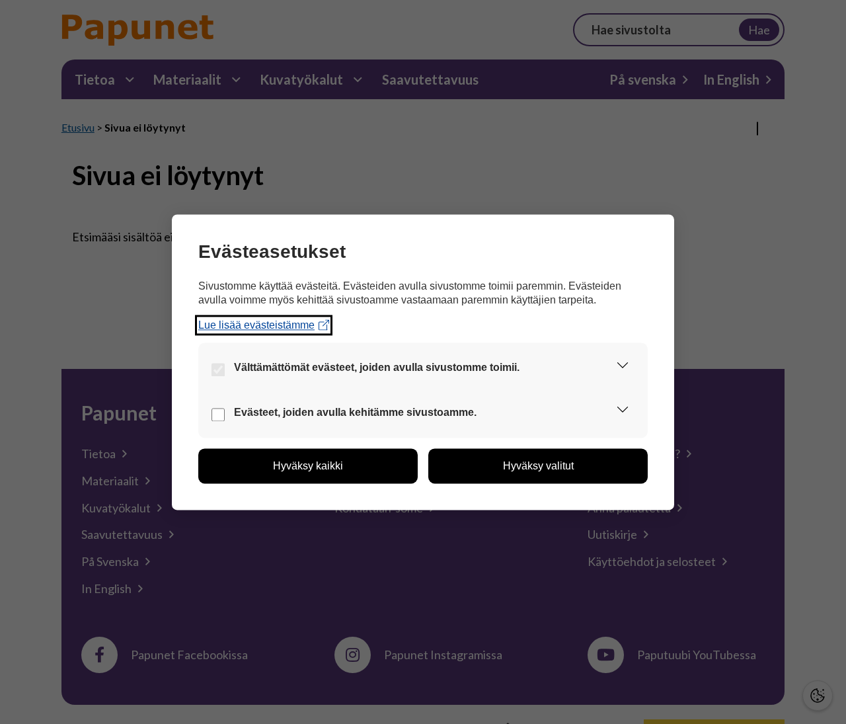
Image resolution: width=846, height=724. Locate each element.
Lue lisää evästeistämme (256, 325)
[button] (622, 367)
